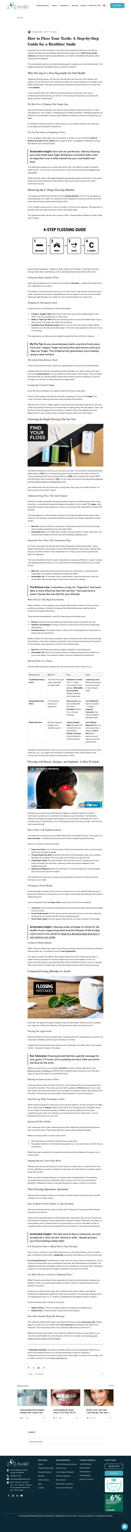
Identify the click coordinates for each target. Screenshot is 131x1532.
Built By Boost (61, 1516)
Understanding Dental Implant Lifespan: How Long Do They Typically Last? (32, 1411)
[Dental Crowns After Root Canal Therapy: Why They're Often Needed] (98, 1397)
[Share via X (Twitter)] (34, 1368)
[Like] (9, 1496)
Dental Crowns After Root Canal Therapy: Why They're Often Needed (98, 1411)
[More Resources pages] (69, 5)
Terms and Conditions (86, 1516)
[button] (117, 5)
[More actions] (102, 32)
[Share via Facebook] (29, 1368)
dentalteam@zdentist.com (20, 1479)
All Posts (20, 18)
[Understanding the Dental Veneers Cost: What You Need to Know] (65, 1397)
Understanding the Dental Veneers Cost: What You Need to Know (65, 1411)
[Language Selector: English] (105, 5)
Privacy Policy (72, 1516)
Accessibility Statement (103, 1516)
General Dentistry (63, 1460)
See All (111, 1385)
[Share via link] (44, 1368)
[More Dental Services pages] (49, 5)
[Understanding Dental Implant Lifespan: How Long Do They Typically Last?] (32, 1397)
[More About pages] (58, 5)
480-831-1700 (95, 5)
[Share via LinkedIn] (39, 1368)
